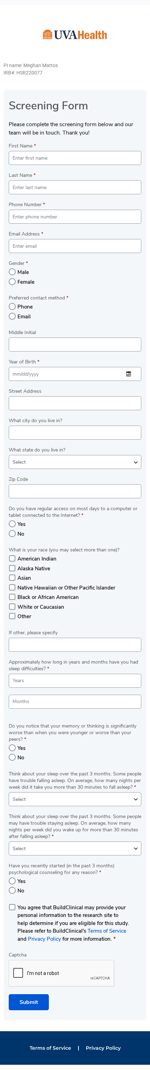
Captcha (18, 955)
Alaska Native (33, 568)
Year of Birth (24, 362)
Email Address (26, 234)
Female (26, 282)
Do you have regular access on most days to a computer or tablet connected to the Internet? (73, 512)
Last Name (22, 175)
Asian (24, 577)
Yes (21, 524)
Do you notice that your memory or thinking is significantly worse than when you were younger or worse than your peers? (72, 733)
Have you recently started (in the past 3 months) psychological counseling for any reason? (61, 869)
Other (24, 616)
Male (23, 272)
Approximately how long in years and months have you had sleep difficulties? (73, 665)
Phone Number (27, 204)
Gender (18, 263)
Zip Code (18, 479)
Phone (25, 306)
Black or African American (48, 597)
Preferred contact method (38, 298)
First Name (22, 146)
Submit (29, 1002)
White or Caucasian (40, 606)
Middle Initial (22, 332)
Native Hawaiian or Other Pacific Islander (66, 587)
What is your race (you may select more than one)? (64, 550)
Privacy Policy (44, 938)
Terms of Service (107, 930)
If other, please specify (33, 632)
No (20, 533)
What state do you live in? (37, 450)
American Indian (37, 558)
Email (24, 316)
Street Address (25, 391)
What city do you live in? (35, 420)
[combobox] (75, 462)
